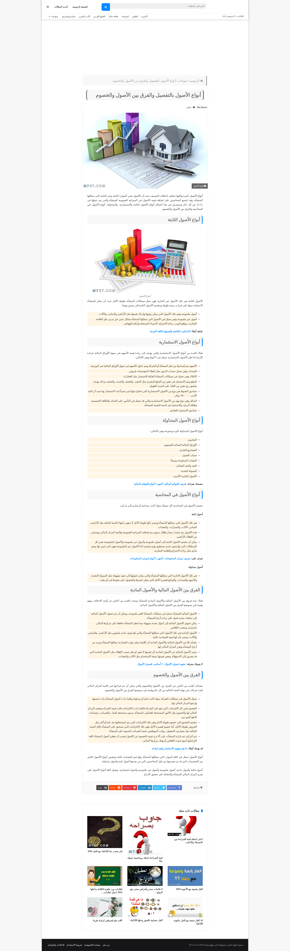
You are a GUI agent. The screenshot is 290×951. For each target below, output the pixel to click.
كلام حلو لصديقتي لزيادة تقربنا (107, 920)
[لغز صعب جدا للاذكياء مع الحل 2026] (104, 832)
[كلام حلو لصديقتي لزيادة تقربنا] (104, 907)
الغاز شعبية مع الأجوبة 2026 (189, 889)
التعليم (135, 16)
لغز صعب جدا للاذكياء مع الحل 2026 (105, 851)
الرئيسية (194, 80)
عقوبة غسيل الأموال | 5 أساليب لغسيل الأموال (161, 664)
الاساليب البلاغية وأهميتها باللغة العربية (170, 331)
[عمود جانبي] (48, 7)
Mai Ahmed (202, 107)
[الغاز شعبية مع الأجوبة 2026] (185, 876)
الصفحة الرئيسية (80, 7)
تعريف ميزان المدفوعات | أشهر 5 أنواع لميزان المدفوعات (160, 558)
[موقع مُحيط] (229, 7)
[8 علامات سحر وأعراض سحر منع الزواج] (144, 876)
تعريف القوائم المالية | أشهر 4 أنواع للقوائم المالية (160, 484)
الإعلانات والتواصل (56, 945)
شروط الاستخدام (74, 945)
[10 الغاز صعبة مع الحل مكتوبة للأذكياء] (185, 907)
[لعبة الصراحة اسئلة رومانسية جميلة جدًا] (144, 835)
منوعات (54, 16)
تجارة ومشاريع (68, 16)
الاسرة (144, 16)
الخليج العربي (99, 16)
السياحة (125, 16)
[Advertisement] (145, 46)
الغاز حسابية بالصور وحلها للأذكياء (146, 920)
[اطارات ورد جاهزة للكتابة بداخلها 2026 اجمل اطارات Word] (104, 876)
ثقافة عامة (113, 16)
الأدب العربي (84, 16)
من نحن (106, 945)
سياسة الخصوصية (92, 945)
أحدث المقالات (61, 7)
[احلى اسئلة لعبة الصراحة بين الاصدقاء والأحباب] (185, 826)
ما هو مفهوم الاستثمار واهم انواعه (169, 748)
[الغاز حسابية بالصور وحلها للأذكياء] (144, 907)
